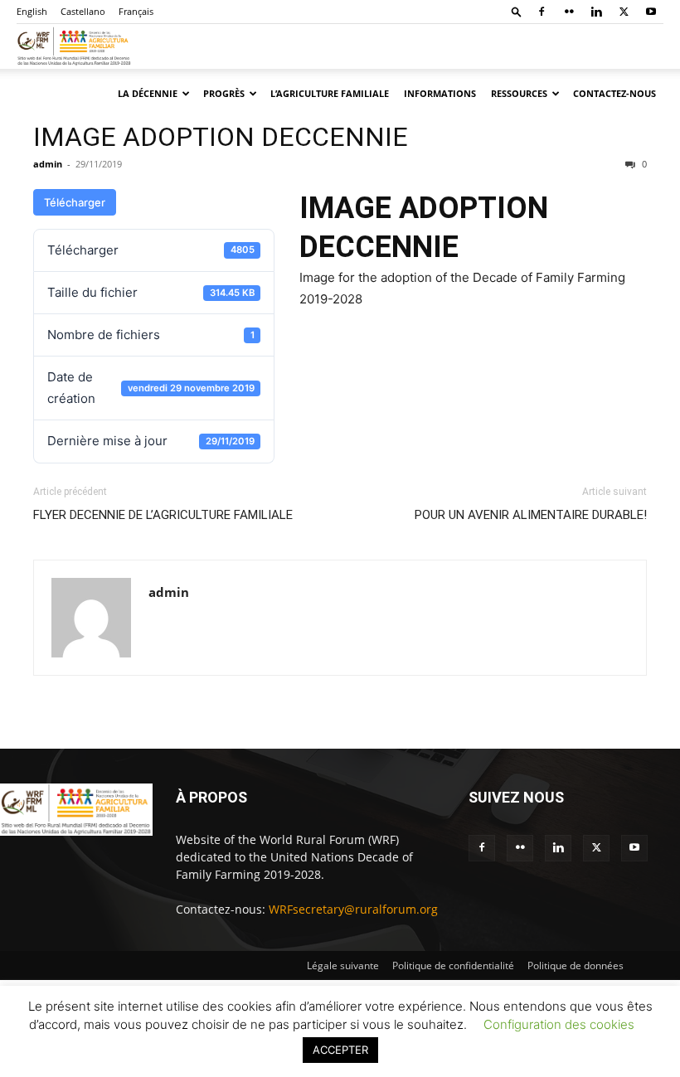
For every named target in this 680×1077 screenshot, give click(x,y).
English (32, 11)
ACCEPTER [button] (340, 1049)
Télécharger (74, 202)
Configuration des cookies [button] (558, 1024)
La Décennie (147, 93)
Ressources (519, 93)
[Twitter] (623, 11)
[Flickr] (568, 11)
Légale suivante (343, 965)
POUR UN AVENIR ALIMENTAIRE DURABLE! (531, 514)
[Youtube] (651, 11)
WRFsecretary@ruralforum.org (353, 909)
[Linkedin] (596, 11)
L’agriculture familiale (329, 93)
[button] (516, 11)
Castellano (83, 11)
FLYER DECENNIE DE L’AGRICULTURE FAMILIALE (163, 514)
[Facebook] (541, 11)
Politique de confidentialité (453, 965)
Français (136, 11)
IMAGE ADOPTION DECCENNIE (220, 137)
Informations (440, 93)
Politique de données (575, 965)
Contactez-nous (614, 93)
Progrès (224, 93)
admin (47, 164)
